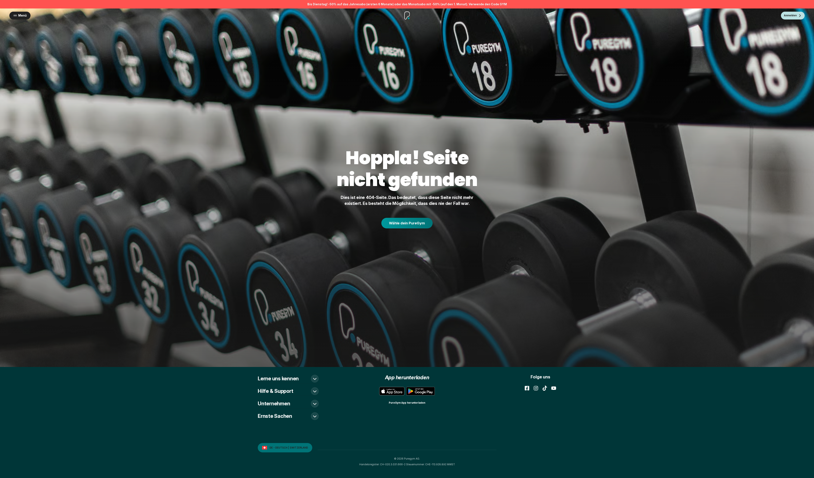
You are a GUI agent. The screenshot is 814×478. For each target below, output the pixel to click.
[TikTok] (544, 388)
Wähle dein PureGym (407, 223)
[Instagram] (535, 388)
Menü (22, 15)
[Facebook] (527, 388)
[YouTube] (553, 388)
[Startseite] (407, 15)
